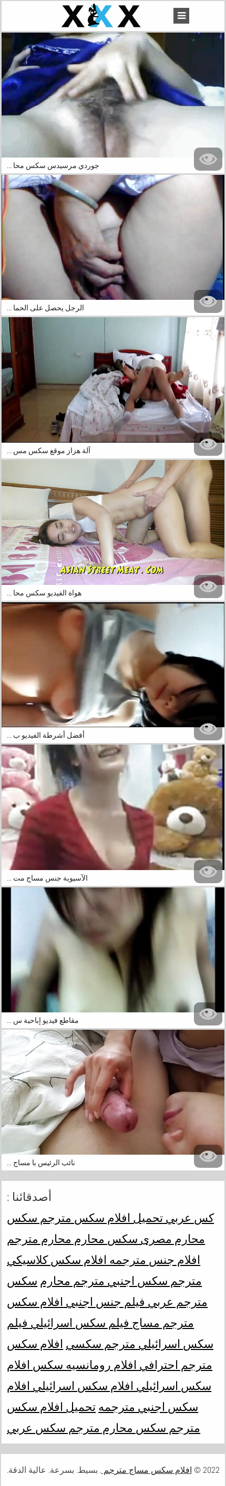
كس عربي (188, 1217)
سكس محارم (104, 1238)
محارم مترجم (39, 1238)
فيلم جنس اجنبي (104, 1301)
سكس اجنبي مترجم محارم (104, 1280)
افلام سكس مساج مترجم (146, 1469)
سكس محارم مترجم (116, 1427)
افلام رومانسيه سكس (83, 1364)
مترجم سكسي (101, 1343)
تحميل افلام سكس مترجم (100, 1217)
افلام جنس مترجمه (153, 1259)
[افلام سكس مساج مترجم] (102, 16)
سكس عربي (36, 1427)
